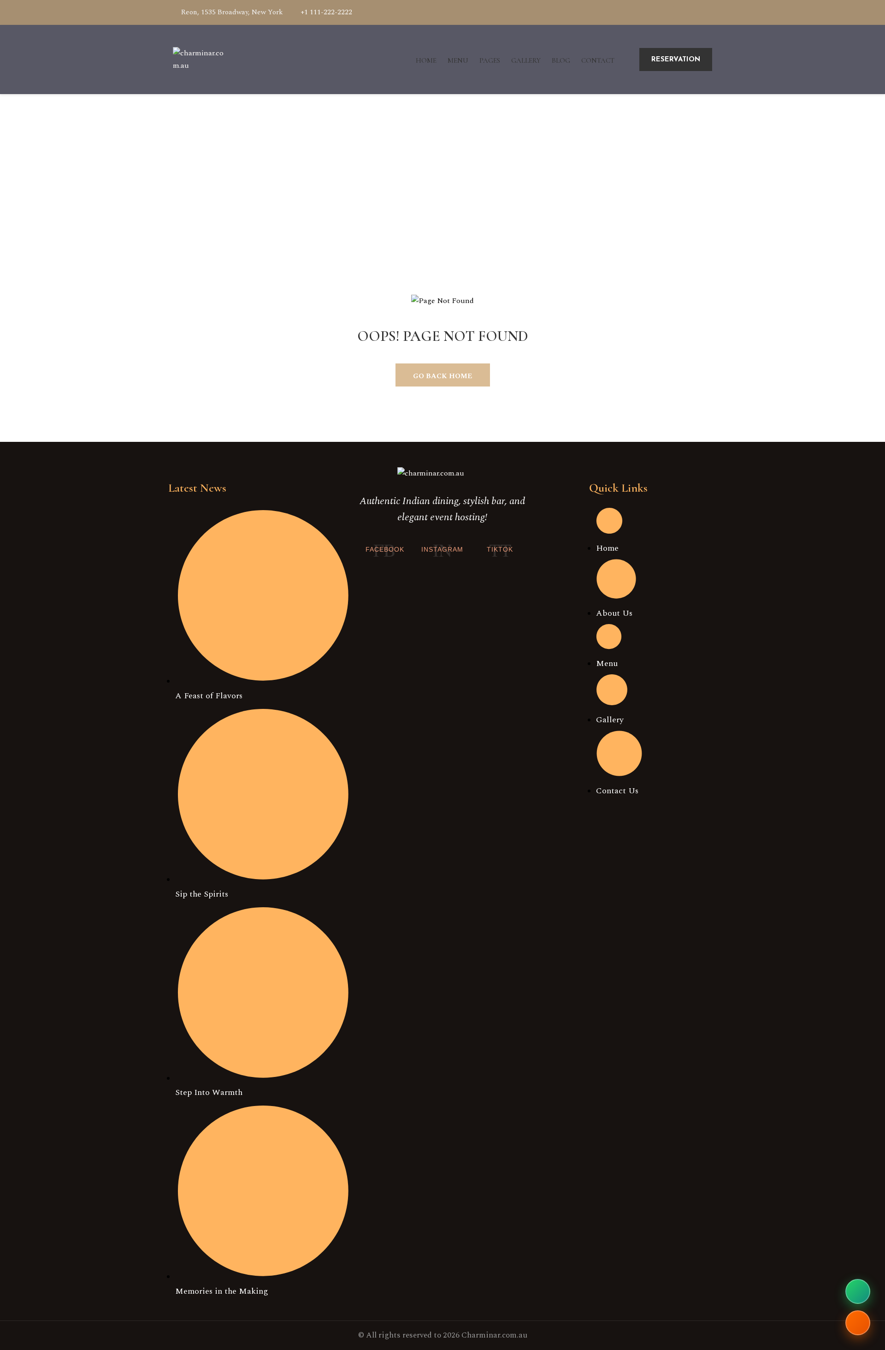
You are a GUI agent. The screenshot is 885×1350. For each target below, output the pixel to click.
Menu (458, 60)
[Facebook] (667, 12)
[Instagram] (705, 12)
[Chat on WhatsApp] (857, 1291)
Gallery (526, 60)
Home (426, 60)
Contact (597, 60)
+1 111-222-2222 (326, 12)
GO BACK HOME (442, 376)
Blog (561, 60)
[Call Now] (857, 1322)
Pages (489, 60)
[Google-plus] (679, 12)
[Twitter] (692, 12)
